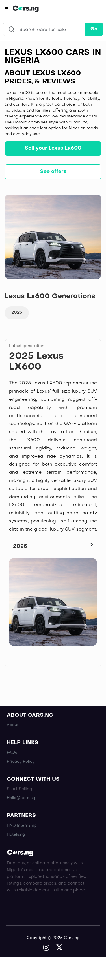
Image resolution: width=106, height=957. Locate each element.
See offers (53, 171)
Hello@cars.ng (21, 798)
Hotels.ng (16, 834)
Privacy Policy (21, 762)
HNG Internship (21, 825)
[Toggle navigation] (6, 9)
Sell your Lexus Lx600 (53, 148)
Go (93, 29)
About (12, 725)
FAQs (12, 753)
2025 (16, 313)
